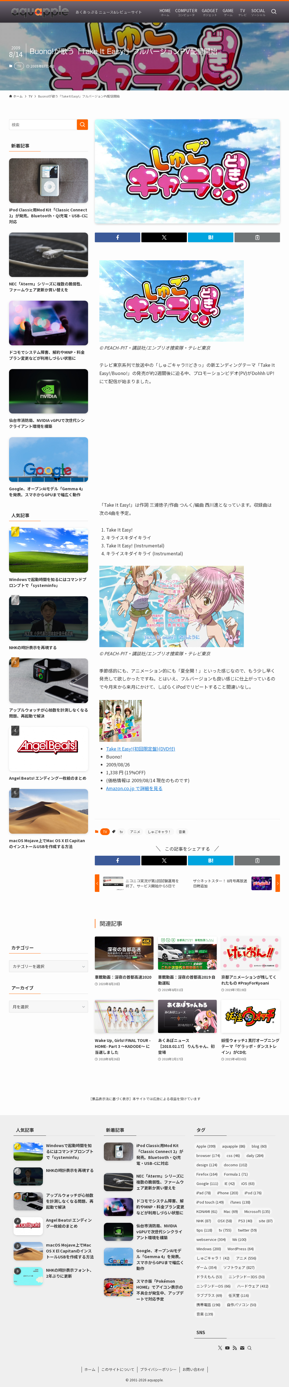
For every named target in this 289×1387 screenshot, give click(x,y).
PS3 (245, 1220)
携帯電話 (208, 1304)
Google (207, 1183)
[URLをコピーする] (257, 237)
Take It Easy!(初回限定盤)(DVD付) (140, 748)
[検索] (249, 1348)
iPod (253, 1192)
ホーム (89, 1369)
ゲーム (206, 1267)
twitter (247, 1230)
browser (208, 1155)
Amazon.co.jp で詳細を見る (134, 788)
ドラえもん (209, 1276)
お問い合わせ (194, 1369)
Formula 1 (236, 1174)
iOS (248, 1183)
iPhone (227, 1192)
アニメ (135, 831)
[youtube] (227, 1348)
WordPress (240, 1248)
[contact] (242, 1348)
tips (204, 1230)
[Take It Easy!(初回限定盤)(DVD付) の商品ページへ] (120, 739)
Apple (206, 1146)
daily (255, 1155)
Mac (231, 1211)
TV (19, 66)
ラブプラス (209, 1295)
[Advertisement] (48, 896)
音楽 (182, 831)
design (206, 1164)
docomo (235, 1164)
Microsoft (257, 1211)
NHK (203, 1220)
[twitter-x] (220, 1348)
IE (230, 1183)
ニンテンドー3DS (247, 1276)
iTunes (240, 1202)
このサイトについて (117, 1369)
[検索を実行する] (82, 124)
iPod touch (210, 1202)
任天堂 (239, 1295)
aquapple (233, 1146)
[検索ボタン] (274, 12)
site (266, 1220)
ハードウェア (252, 1286)
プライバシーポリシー (158, 1369)
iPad (203, 1192)
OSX (225, 1220)
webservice (211, 1239)
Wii (239, 1239)
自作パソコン (241, 1304)
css (233, 1155)
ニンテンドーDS (213, 1286)
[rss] (235, 1348)
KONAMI (206, 1211)
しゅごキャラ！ (159, 831)
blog (259, 1146)
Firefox (207, 1174)
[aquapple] (40, 12)
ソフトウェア (239, 1267)
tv (121, 831)
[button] (117, 237)
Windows (208, 1248)
